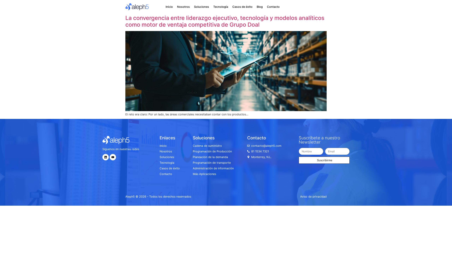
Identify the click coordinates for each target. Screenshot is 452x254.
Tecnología (220, 6)
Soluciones (201, 6)
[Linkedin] (105, 157)
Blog (260, 6)
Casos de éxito (242, 6)
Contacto (273, 6)
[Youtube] (113, 157)
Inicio (169, 6)
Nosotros (183, 6)
